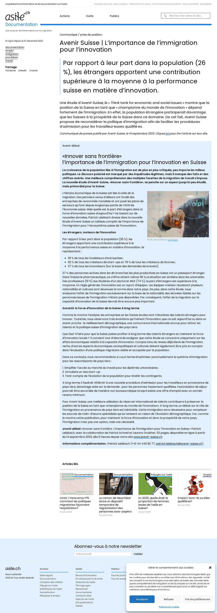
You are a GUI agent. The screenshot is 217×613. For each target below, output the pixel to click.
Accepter (142, 599)
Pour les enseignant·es (122, 578)
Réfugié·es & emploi (50, 595)
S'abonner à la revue (139, 4)
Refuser (169, 599)
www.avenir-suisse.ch (148, 437)
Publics (114, 16)
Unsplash (173, 239)
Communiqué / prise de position (81, 35)
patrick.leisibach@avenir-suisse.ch (179, 444)
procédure (11, 57)
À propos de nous (103, 4)
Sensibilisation (47, 592)
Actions (65, 16)
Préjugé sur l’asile (48, 585)
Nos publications (84, 602)
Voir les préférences (197, 599)
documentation (14, 47)
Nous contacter (191, 4)
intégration (11, 54)
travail (9, 60)
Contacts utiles (83, 595)
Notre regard (46, 575)
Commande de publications (166, 4)
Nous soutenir (121, 4)
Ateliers (79, 605)
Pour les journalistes (121, 575)
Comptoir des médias (51, 582)
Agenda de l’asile (85, 599)
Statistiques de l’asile (51, 588)
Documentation (48, 578)
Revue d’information (86, 575)
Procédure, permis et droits (89, 578)
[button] (210, 567)
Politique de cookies (169, 606)
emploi (9, 50)
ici (167, 133)
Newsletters (206, 4)
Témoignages (83, 585)
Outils (89, 16)
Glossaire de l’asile (85, 582)
